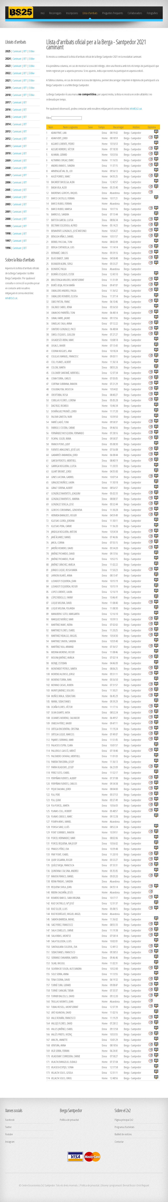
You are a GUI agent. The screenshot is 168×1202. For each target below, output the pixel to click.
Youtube (9, 1134)
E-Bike (31, 51)
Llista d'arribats (90, 13)
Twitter (8, 1127)
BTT (25, 51)
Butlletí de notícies (123, 1134)
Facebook (9, 1120)
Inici (42, 13)
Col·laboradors (135, 13)
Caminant (17, 51)
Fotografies (152, 13)
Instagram (9, 1142)
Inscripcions (72, 13)
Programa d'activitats (124, 1127)
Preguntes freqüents (112, 13)
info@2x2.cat (11, 298)
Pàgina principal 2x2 (124, 1120)
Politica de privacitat (89, 1185)
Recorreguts (55, 13)
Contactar (119, 1142)
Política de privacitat (69, 1120)
